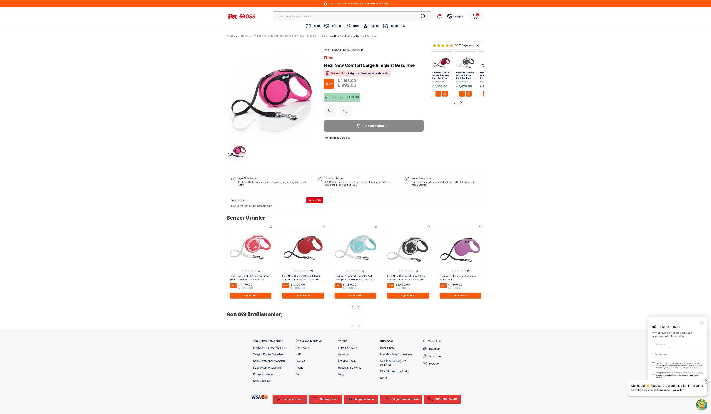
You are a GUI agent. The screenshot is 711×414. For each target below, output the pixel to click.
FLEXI (323, 36)
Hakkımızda (387, 347)
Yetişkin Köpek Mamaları (268, 354)
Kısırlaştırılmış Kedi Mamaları (269, 347)
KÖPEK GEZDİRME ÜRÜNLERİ (266, 36)
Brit (298, 374)
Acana (299, 367)
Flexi (328, 57)
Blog (341, 374)
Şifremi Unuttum (347, 347)
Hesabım (343, 354)
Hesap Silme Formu (349, 367)
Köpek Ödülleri (262, 380)
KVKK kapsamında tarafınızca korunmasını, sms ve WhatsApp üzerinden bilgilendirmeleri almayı (620, 395)
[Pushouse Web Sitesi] (702, 412)
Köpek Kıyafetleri (263, 374)
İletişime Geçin (347, 360)
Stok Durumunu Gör (339, 138)
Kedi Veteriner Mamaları (267, 367)
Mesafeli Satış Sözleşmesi (396, 354)
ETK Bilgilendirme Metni (394, 371)
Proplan (300, 360)
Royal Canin (303, 347)
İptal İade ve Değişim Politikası (393, 362)
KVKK (383, 378)
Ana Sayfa (232, 36)
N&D (298, 354)
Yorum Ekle (315, 200)
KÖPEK (244, 36)
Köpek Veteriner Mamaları (269, 360)
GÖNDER (635, 404)
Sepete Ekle (250, 295)
